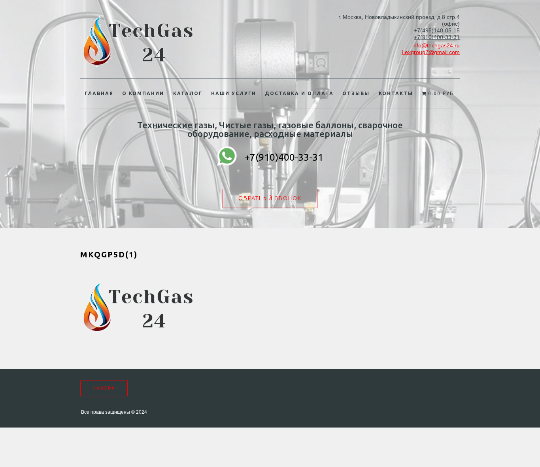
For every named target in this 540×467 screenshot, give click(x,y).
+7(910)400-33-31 (437, 37)
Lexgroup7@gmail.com (431, 52)
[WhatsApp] (227, 157)
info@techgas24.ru (436, 45)
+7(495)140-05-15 (437, 30)
